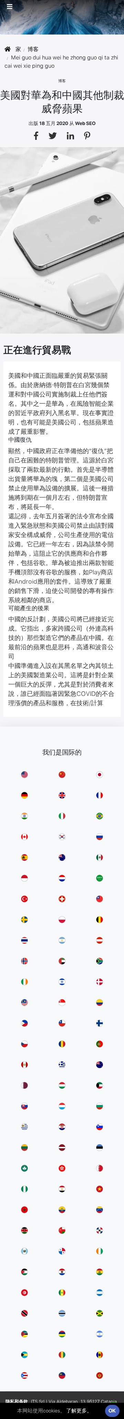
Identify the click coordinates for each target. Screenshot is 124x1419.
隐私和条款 (17, 1401)
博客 (33, 49)
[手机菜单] (13, 6)
